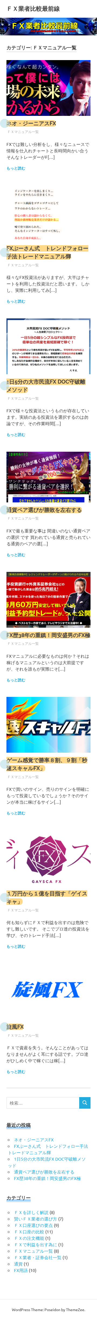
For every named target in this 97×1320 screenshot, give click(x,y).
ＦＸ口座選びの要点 (33, 1225)
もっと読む (15, 168)
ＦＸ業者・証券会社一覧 (37, 1257)
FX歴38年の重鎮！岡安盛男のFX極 (48, 635)
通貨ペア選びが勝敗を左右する (44, 510)
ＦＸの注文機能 (29, 1238)
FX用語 (21, 1270)
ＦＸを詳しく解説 (31, 1212)
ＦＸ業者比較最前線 (33, 8)
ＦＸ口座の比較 (29, 1231)
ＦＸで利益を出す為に (35, 1244)
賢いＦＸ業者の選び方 (35, 1218)
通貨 (18, 1263)
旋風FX (15, 1027)
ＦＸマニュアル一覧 (23, 131)
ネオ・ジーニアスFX (31, 123)
